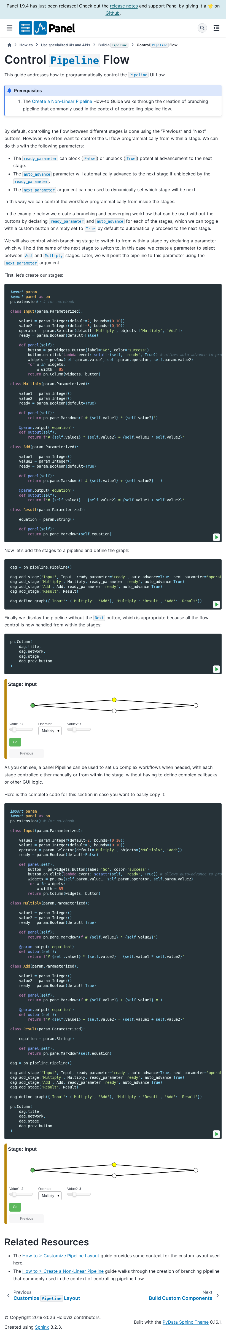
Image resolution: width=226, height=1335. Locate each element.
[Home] (9, 45)
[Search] (202, 28)
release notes (124, 6)
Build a (112, 45)
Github (113, 13)
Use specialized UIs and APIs (65, 45)
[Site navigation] (9, 28)
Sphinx (42, 1327)
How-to (26, 45)
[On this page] (216, 28)
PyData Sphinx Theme (186, 1322)
